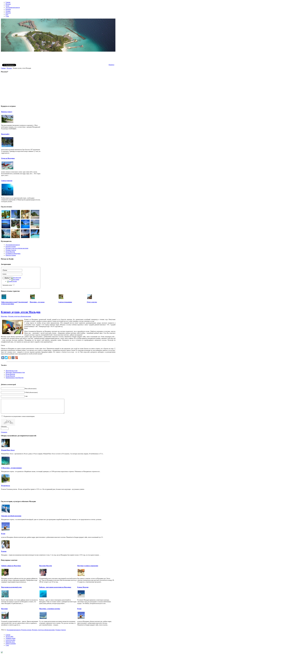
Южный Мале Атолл (8, 450)
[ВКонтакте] (2, 357)
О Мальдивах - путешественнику (11, 468)
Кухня (3, 533)
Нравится (111, 65)
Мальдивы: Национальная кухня (15, 372)
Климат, (20, 312)
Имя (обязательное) (30, 388)
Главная (3, 68)
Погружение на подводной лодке (11, 587)
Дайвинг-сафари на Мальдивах (11, 566)
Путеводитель (5, 485)
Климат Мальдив (82, 587)
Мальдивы (4, 316)
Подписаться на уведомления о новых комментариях (19, 416)
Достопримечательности (13, 630)
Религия (3, 551)
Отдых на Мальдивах (8, 158)
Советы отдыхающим (65, 302)
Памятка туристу (6, 112)
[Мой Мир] (13, 357)
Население (4, 609)
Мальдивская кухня (11, 370)
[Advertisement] (58, 57)
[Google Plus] (16, 357)
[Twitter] (6, 357)
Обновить (4, 426)
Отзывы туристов (60, 630)
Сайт (26, 396)
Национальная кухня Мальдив (14, 377)
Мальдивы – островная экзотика (49, 609)
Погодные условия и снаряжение (87, 566)
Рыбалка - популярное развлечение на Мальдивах (55, 587)
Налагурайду (5, 134)
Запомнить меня (7, 285)
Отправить (4, 432)
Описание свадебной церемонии (11, 516)
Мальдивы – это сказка (37, 302)
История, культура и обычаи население (19, 316)
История (9, 68)
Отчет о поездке (92, 302)
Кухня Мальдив (10, 374)
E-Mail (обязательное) (31, 392)
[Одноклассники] (9, 357)
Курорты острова (26, 630)
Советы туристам (6, 180)
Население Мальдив (45, 566)
